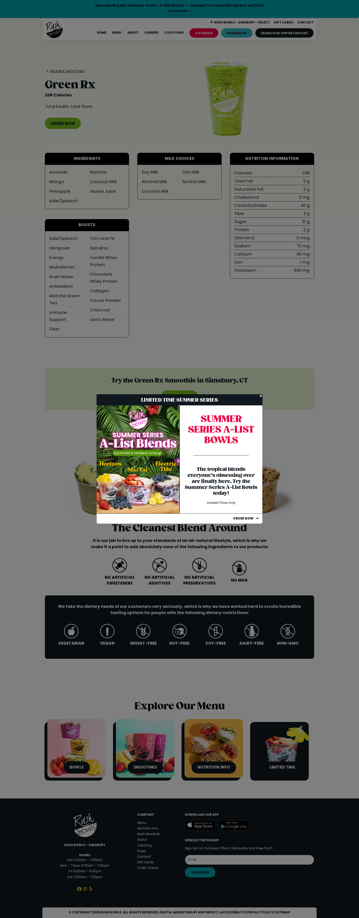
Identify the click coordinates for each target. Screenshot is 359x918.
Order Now (243, 518)
